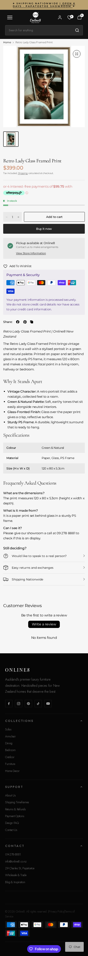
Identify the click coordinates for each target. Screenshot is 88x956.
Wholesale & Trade (15, 875)
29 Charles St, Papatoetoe (19, 868)
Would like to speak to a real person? (39, 556)
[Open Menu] (10, 17)
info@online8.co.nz (15, 861)
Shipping (23, 173)
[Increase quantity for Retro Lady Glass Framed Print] (18, 217)
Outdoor (10, 757)
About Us (10, 795)
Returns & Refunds (15, 809)
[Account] (59, 17)
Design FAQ (12, 823)
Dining (8, 743)
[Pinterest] (28, 703)
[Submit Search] (77, 30)
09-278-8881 (13, 854)
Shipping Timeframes (17, 802)
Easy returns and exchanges (32, 568)
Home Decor (12, 771)
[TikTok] (38, 703)
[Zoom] (77, 54)
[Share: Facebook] (18, 322)
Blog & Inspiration (15, 882)
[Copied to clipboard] (31, 322)
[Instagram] (18, 703)
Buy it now (44, 229)
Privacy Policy (56, 911)
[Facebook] (8, 703)
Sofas (8, 729)
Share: (7, 321)
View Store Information (31, 253)
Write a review (44, 624)
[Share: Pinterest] (25, 322)
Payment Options (14, 816)
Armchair (10, 736)
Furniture (10, 764)
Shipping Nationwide (27, 579)
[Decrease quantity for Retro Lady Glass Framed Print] (6, 217)
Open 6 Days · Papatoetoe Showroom (44, 5)
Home (7, 42)
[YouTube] (48, 703)
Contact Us (11, 830)
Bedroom (10, 750)
